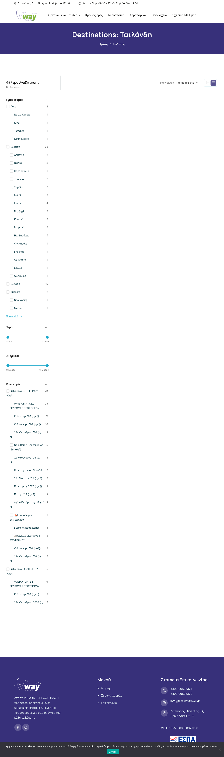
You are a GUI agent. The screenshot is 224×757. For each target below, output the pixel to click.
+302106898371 (181, 689)
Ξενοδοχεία (159, 15)
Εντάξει (113, 751)
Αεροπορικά (138, 15)
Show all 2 (12, 316)
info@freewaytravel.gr (185, 701)
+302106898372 (181, 693)
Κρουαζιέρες (94, 15)
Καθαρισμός (13, 87)
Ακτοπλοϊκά (116, 15)
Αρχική (104, 44)
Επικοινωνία (109, 703)
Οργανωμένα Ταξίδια (63, 15)
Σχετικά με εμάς (184, 15)
